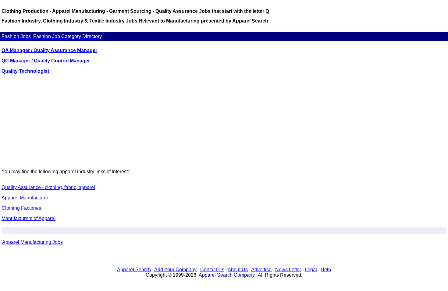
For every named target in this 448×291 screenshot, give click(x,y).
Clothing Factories (21, 208)
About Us (238, 269)
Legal (311, 269)
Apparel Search (134, 269)
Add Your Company (175, 269)
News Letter (288, 269)
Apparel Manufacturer (25, 197)
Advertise (261, 269)
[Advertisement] (224, 121)
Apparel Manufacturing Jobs (32, 242)
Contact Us (212, 269)
